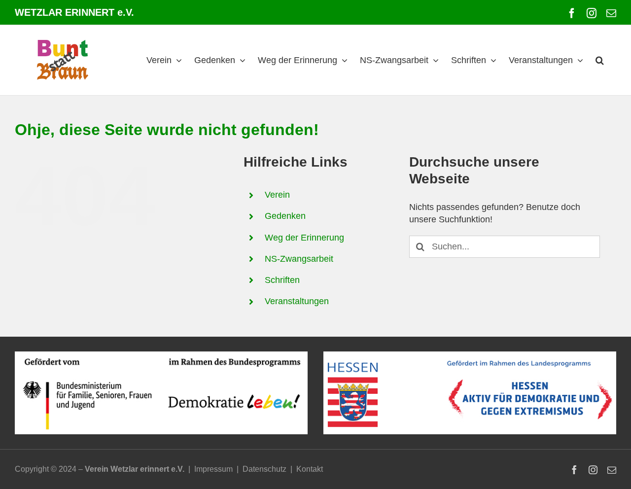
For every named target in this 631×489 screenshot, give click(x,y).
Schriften (282, 280)
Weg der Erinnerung (304, 238)
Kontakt (309, 469)
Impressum (213, 469)
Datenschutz (264, 469)
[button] (600, 60)
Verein (277, 195)
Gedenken (285, 216)
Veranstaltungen (297, 301)
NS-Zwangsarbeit (299, 259)
